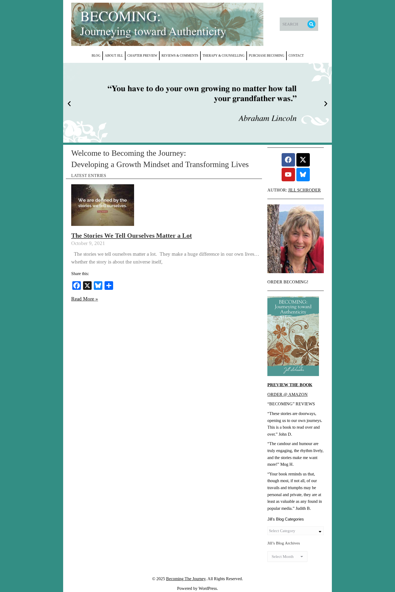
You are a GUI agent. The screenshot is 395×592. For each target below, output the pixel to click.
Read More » (84, 299)
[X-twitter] (303, 160)
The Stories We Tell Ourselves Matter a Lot (131, 235)
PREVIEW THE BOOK (289, 384)
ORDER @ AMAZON (287, 394)
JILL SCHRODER (304, 190)
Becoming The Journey (186, 578)
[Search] (311, 24)
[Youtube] (288, 174)
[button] (69, 103)
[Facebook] (288, 160)
